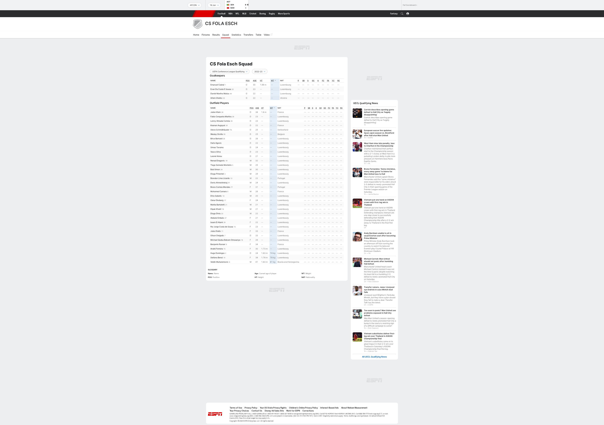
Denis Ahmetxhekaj (218, 182)
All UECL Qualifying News (374, 355)
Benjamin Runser (217, 244)
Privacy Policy (251, 406)
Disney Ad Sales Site (274, 409)
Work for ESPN (293, 409)
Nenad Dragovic (217, 160)
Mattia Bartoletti (217, 204)
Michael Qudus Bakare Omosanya (225, 240)
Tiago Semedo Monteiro (221, 165)
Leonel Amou (216, 156)
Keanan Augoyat (217, 125)
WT (272, 80)
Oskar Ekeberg (216, 200)
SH (320, 108)
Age (255, 80)
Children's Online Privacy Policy (303, 406)
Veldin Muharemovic (219, 262)
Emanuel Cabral (217, 85)
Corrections (308, 409)
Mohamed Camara (218, 191)
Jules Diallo (215, 231)
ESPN (204, 13)
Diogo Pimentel (217, 174)
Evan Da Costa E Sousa (220, 89)
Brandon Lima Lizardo (220, 178)
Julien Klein (215, 112)
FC (323, 80)
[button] (402, 13)
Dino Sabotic (216, 196)
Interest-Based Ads (329, 406)
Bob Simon (215, 169)
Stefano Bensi (216, 257)
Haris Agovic (216, 143)
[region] (277, 89)
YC (333, 80)
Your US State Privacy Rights (273, 406)
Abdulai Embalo (217, 218)
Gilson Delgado (217, 235)
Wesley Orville (216, 134)
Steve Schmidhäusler (219, 130)
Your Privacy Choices (239, 409)
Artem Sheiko (216, 98)
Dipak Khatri (215, 209)
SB (303, 80)
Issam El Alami (216, 222)
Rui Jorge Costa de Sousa (221, 226)
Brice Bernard (216, 138)
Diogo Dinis (215, 213)
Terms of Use (236, 406)
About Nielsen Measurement (354, 406)
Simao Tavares (217, 147)
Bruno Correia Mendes (220, 187)
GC (313, 80)
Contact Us (257, 409)
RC (338, 80)
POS (247, 80)
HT (261, 80)
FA (328, 80)
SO (325, 108)
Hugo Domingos (217, 253)
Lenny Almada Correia (220, 121)
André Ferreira (216, 249)
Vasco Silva (215, 152)
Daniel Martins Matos (219, 93)
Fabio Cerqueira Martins (221, 116)
